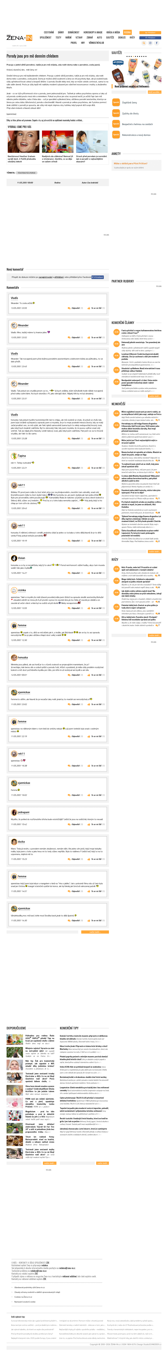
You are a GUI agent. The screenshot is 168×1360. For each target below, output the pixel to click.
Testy (58, 37)
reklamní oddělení (69, 1276)
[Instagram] (150, 43)
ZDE (47, 1262)
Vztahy (79, 37)
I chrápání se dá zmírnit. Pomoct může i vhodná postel (81, 1320)
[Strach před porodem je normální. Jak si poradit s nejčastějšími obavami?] (92, 142)
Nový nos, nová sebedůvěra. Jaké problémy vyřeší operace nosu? (130, 1320)
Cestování (49, 32)
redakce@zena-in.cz (67, 1268)
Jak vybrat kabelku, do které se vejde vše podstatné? (32, 1329)
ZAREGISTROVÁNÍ (45, 277)
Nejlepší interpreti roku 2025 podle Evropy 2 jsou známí (33, 1338)
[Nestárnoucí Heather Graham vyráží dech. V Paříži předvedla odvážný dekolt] (23, 142)
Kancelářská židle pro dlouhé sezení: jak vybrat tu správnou (82, 1333)
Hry (83, 42)
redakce (44, 1265)
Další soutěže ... (154, 92)
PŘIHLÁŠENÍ (59, 277)
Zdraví (90, 37)
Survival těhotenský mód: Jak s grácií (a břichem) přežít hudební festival (34, 1320)
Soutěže (110, 37)
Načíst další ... (95, 932)
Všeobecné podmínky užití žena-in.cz (29, 1287)
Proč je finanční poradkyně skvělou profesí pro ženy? (32, 1333)
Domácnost (73, 32)
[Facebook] (156, 43)
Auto (99, 37)
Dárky (61, 32)
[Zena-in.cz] (21, 38)
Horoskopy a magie (93, 32)
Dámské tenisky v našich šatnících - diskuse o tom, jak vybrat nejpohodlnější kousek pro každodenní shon (82, 1325)
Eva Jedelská (92, 182)
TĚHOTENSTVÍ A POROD (26, 173)
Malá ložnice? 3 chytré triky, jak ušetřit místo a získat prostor (130, 1338)
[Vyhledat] (144, 43)
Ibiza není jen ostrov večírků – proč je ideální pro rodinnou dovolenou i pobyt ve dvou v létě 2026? (34, 1325)
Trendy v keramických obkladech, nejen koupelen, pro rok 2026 (130, 1329)
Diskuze (122, 37)
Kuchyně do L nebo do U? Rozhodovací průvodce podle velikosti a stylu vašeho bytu (130, 1325)
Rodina (127, 32)
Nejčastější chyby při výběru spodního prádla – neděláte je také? (82, 1329)
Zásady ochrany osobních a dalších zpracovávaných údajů (37, 1292)
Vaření (68, 37)
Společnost (45, 37)
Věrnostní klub (96, 42)
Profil (74, 42)
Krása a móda (113, 32)
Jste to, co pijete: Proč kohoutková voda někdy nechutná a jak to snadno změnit (82, 1338)
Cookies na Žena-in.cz (23, 1296)
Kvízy (132, 37)
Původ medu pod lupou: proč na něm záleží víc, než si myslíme (130, 1333)
